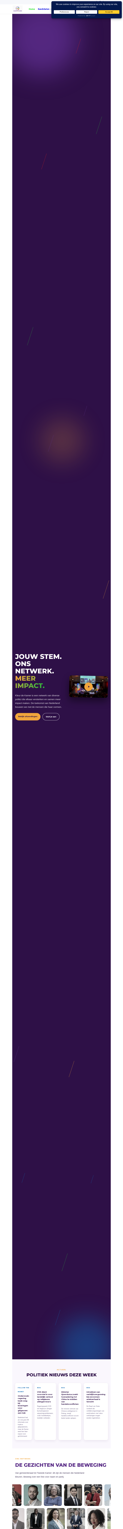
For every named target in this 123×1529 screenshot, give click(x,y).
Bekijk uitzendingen (27, 716)
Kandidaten (43, 9)
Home (32, 9)
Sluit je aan (51, 717)
